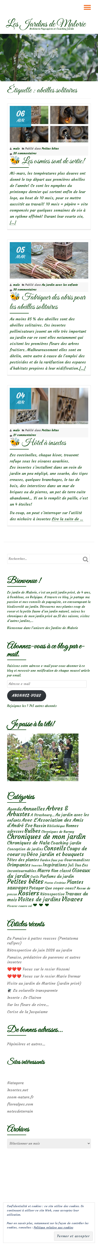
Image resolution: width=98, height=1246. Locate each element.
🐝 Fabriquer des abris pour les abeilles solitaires (47, 302)
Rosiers (28, 893)
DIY (23, 855)
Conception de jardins (25, 849)
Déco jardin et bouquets (55, 854)
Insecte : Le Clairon (24, 997)
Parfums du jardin (57, 876)
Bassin (40, 825)
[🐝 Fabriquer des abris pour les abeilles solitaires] (49, 259)
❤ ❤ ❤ (41, 905)
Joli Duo (74, 865)
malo (16, 148)
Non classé (61, 870)
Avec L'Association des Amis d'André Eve (45, 822)
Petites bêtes (50, 148)
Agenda (14, 809)
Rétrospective (52, 894)
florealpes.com (20, 1104)
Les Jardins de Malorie (45, 24)
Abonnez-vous (26, 695)
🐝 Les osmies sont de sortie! (47, 161)
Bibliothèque (56, 826)
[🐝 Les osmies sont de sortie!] (49, 123)
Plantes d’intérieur (55, 882)
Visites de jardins (39, 899)
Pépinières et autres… (26, 1044)
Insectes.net (17, 1089)
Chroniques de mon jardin (46, 836)
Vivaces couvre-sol (19, 906)
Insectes (36, 865)
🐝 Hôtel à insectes (38, 443)
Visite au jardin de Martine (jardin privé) (44, 983)
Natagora (15, 1082)
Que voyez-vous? (60, 888)
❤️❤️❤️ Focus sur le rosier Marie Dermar (43, 976)
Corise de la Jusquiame (27, 1011)
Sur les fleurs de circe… (28, 1004)
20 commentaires (24, 153)
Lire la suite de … (67, 519)
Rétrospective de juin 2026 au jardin (39, 950)
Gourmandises (77, 859)
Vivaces (72, 899)
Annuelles (33, 809)
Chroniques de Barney (57, 831)
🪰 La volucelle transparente (32, 990)
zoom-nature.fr (20, 1097)
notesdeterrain (20, 1111)
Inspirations (55, 865)
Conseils (55, 848)
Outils (34, 877)
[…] (13, 222)
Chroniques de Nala (28, 843)
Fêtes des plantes (23, 859)
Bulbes (32, 831)
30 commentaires (24, 289)
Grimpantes (18, 865)
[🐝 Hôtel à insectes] (49, 405)
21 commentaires (24, 435)
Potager (36, 888)
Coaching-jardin (66, 843)
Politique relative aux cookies (53, 1227)
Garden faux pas (51, 860)
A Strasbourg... (42, 815)
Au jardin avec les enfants (60, 284)
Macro (43, 870)
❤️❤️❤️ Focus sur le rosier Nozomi (38, 969)
